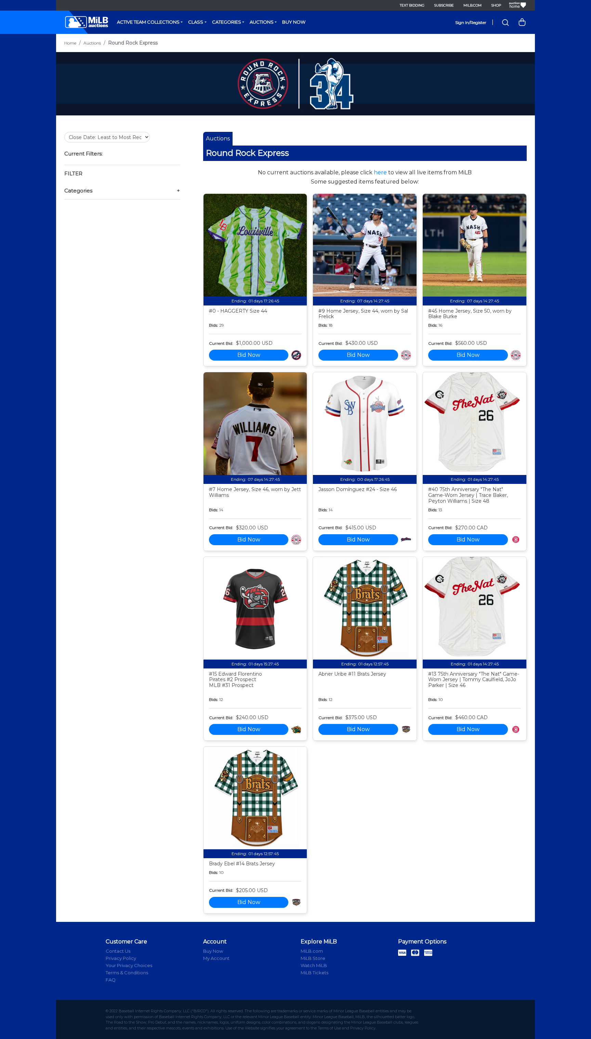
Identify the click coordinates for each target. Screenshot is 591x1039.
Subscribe (444, 5)
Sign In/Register (470, 22)
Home (70, 43)
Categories (226, 22)
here (380, 172)
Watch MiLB (314, 965)
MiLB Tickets (314, 972)
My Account (216, 958)
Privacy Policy (121, 958)
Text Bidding (412, 5)
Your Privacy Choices (129, 965)
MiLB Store (313, 958)
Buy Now (293, 22)
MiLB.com (472, 5)
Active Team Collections (148, 22)
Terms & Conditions (127, 972)
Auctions (262, 22)
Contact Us (118, 951)
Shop (496, 5)
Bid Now (248, 355)
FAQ (111, 979)
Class (195, 22)
